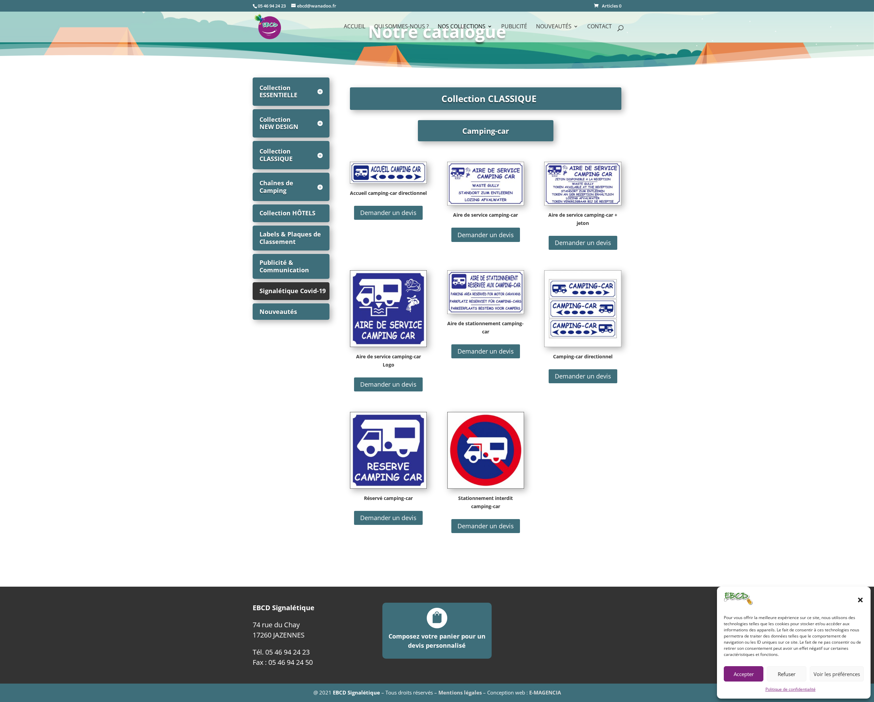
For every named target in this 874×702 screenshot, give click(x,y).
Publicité (514, 27)
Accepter (744, 674)
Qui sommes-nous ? (401, 27)
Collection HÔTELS (287, 213)
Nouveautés (278, 311)
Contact (599, 27)
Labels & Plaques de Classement (290, 238)
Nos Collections (461, 27)
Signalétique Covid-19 (292, 291)
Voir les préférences (837, 674)
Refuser (786, 674)
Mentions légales (460, 692)
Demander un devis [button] (388, 213)
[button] (860, 600)
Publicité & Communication (284, 266)
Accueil (354, 27)
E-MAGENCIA (545, 692)
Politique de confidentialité (790, 689)
